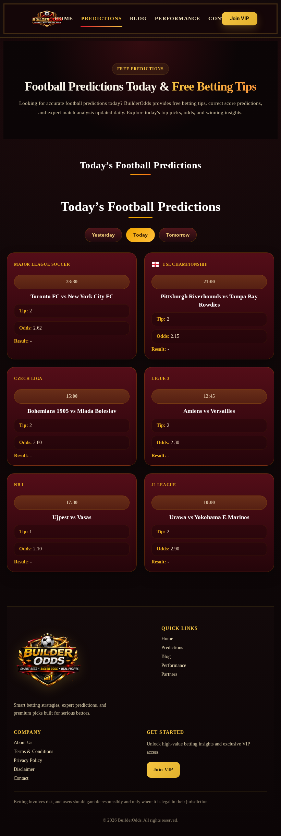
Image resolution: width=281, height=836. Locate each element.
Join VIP (163, 769)
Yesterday (103, 235)
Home (64, 18)
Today (140, 235)
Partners (169, 674)
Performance (177, 18)
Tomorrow (178, 235)
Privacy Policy (28, 760)
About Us (23, 742)
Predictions (101, 18)
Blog (138, 18)
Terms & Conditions (33, 751)
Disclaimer (24, 769)
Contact (21, 778)
